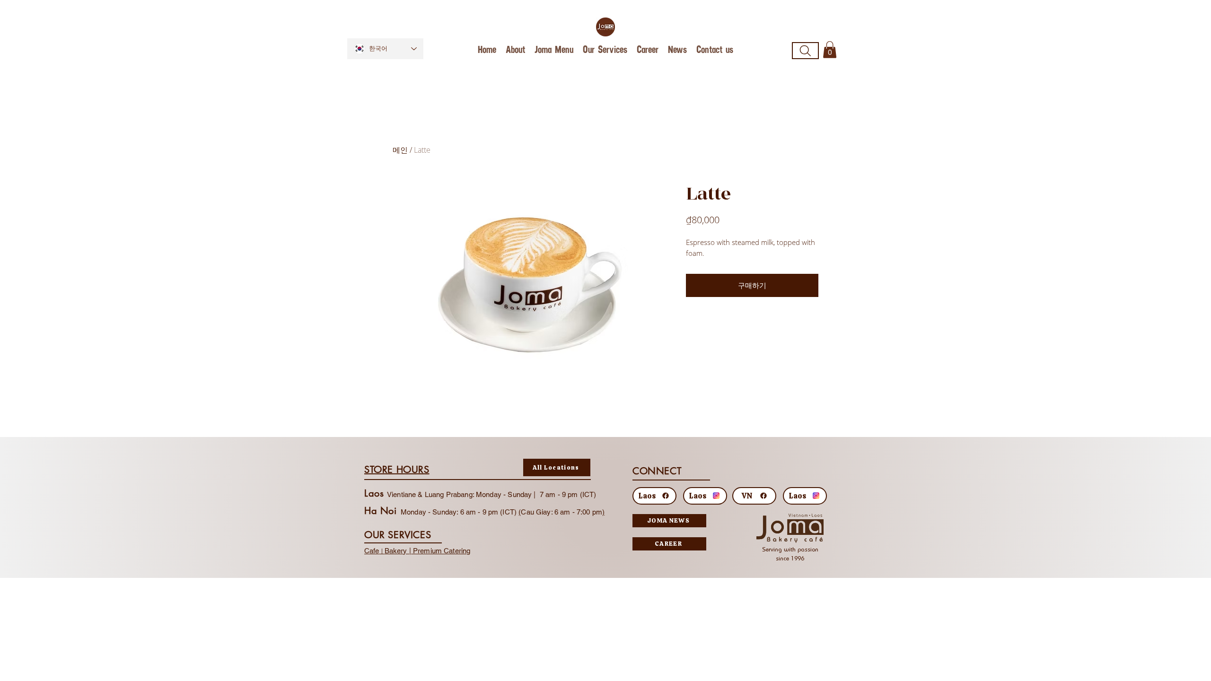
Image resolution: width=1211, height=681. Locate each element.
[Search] (805, 50)
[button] (830, 49)
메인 (400, 150)
